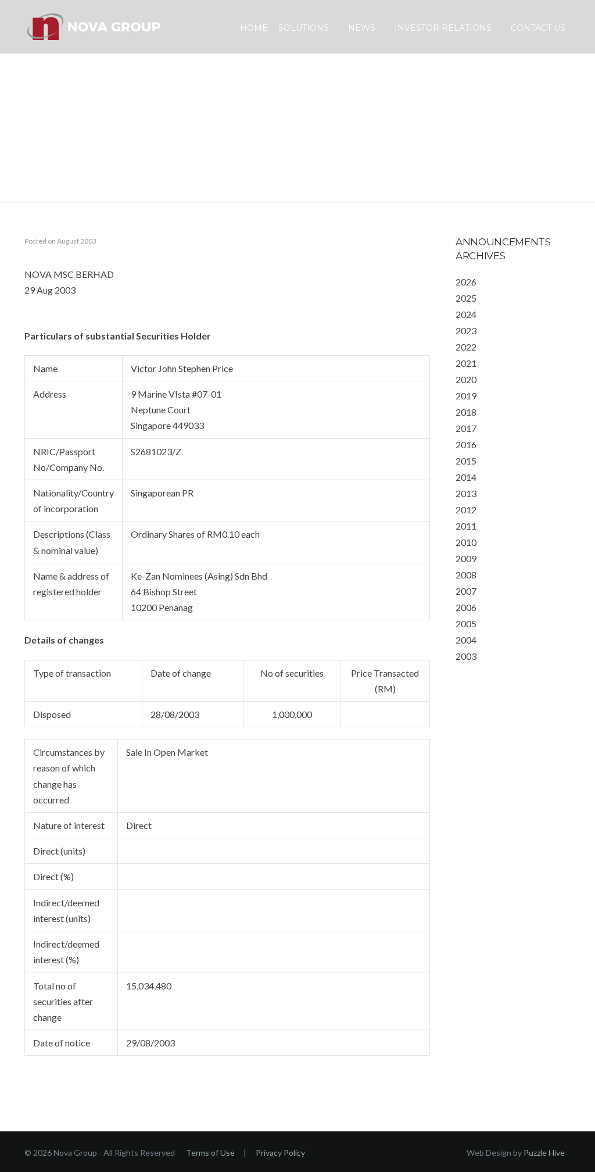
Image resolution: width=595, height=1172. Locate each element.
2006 (466, 607)
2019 (466, 395)
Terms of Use (210, 1152)
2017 (466, 428)
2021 (466, 363)
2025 (466, 297)
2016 (466, 444)
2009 (466, 558)
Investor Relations (443, 28)
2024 (466, 314)
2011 (466, 525)
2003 (466, 656)
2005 (466, 623)
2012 (466, 509)
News (361, 28)
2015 (466, 460)
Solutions (303, 28)
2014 (466, 477)
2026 (466, 281)
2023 (466, 330)
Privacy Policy (280, 1152)
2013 (466, 493)
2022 (466, 346)
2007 (466, 590)
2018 (466, 411)
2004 (466, 639)
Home (254, 28)
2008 (466, 574)
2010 (466, 542)
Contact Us (538, 28)
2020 (466, 379)
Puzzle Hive (544, 1152)
